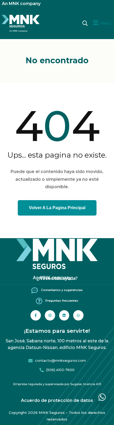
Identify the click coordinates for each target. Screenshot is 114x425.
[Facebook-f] (35, 315)
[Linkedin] (64, 315)
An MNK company (21, 3)
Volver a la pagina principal (57, 207)
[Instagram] (50, 315)
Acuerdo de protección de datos (57, 400)
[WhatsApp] (102, 397)
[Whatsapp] (78, 315)
